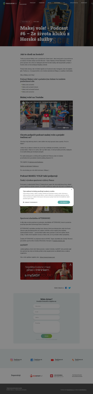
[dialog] (46, 197)
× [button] (71, 189)
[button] (30, 202)
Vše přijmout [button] (63, 202)
